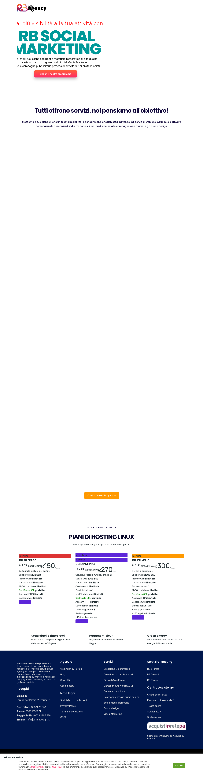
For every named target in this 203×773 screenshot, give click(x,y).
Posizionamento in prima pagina (121, 697)
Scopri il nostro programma (55, 73)
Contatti (174, 6)
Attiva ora (24, 602)
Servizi (107, 6)
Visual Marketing (113, 714)
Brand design (111, 708)
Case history (144, 6)
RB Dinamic (153, 674)
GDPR (63, 717)
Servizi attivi (154, 711)
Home (78, 6)
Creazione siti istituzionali (118, 674)
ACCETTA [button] (179, 766)
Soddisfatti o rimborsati (73, 700)
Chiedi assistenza (157, 694)
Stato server (154, 717)
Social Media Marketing (116, 702)
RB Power (152, 680)
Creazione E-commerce (117, 668)
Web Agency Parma (71, 668)
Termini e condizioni (71, 711)
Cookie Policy (37, 767)
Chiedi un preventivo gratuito (102, 495)
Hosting (124, 6)
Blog (160, 6)
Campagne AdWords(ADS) (118, 685)
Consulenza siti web (115, 691)
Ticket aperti (154, 706)
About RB (93, 6)
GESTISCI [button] (57, 767)
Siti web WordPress (114, 680)
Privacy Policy (68, 706)
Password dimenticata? (160, 700)
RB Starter (153, 668)
